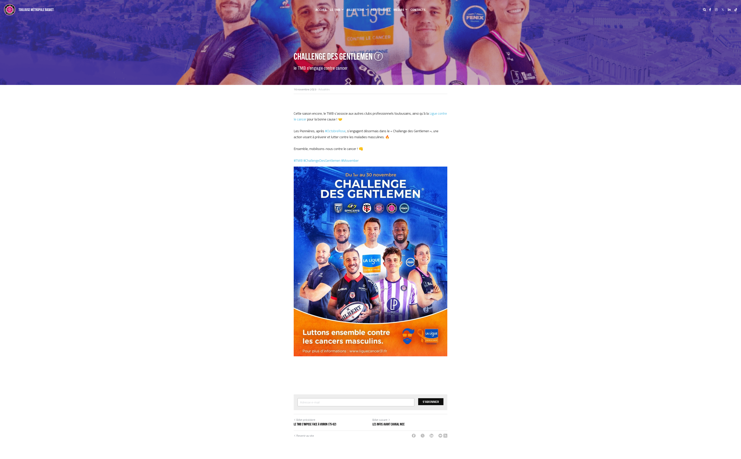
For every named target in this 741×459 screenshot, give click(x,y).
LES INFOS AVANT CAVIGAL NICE (388, 424)
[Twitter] (423, 436)
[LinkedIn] (431, 436)
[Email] (440, 436)
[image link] (9, 9)
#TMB (298, 160)
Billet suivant (379, 420)
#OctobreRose (335, 131)
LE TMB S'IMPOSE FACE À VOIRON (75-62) (315, 424)
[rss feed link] (445, 436)
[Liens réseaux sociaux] (710, 9)
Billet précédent (305, 420)
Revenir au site (305, 436)
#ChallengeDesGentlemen (321, 160)
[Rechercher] (704, 9)
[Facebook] (414, 436)
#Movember (350, 160)
